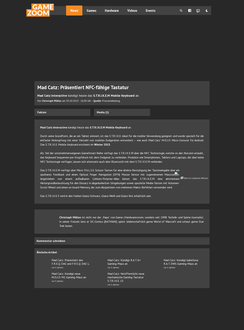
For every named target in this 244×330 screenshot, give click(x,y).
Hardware (112, 10)
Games (91, 10)
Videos (132, 10)
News (74, 10)
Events (150, 10)
